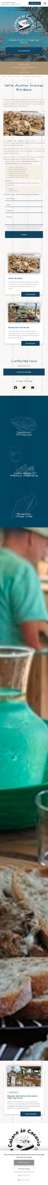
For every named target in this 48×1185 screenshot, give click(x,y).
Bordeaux (17, 77)
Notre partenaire (24, 51)
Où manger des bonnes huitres (17, 173)
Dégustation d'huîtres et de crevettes (18, 175)
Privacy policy (25, 1180)
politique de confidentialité (31, 230)
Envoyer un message (24, 372)
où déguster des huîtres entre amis (18, 177)
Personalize (25, 1175)
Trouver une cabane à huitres (16, 167)
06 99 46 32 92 (24, 64)
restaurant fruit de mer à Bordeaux (31, 149)
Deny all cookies (24, 1169)
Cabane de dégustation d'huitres (17, 169)
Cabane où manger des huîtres (17, 171)
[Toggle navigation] (45, 3)
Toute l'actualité (22, 1114)
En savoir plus (30, 294)
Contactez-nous (34, 3)
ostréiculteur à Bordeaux (16, 157)
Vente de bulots (15, 278)
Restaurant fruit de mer (18, 327)
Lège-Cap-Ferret (13, 190)
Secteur (10, 77)
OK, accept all (25, 1162)
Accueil (3, 77)
